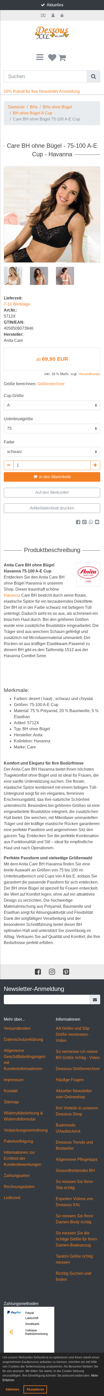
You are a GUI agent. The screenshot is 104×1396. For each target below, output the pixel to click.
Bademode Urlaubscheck (68, 1128)
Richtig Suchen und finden (73, 1276)
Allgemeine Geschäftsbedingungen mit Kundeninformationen (24, 1059)
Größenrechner (51, 384)
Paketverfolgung (18, 1141)
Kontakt (10, 1091)
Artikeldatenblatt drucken (52, 508)
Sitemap (11, 1102)
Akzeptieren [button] (35, 1389)
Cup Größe (14, 395)
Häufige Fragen (70, 1080)
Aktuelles (55, 5)
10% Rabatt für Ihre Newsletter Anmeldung (42, 91)
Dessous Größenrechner (78, 1069)
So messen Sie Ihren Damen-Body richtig (74, 1219)
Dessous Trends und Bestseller (74, 1145)
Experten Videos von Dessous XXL (74, 1202)
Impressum (13, 1080)
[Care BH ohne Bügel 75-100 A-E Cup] (52, 214)
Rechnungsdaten (19, 1187)
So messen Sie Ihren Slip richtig (74, 1184)
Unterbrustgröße (18, 419)
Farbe (9, 442)
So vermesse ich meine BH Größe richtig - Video (78, 1054)
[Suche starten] (93, 76)
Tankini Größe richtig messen (74, 1259)
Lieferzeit (12, 1198)
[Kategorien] (39, 57)
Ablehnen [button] (12, 1389)
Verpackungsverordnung (26, 1130)
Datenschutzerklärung (23, 1039)
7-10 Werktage (17, 304)
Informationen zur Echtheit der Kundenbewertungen (22, 1158)
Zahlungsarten (17, 1175)
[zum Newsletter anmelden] (95, 999)
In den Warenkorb (54, 477)
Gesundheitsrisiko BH (75, 1170)
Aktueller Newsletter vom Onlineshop (74, 1094)
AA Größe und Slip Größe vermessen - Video (73, 1034)
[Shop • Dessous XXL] (52, 32)
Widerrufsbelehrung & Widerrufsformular (23, 1116)
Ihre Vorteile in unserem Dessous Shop (77, 1111)
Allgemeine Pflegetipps (76, 1159)
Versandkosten (89, 374)
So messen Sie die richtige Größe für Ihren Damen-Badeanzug (76, 1239)
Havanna (12, 595)
